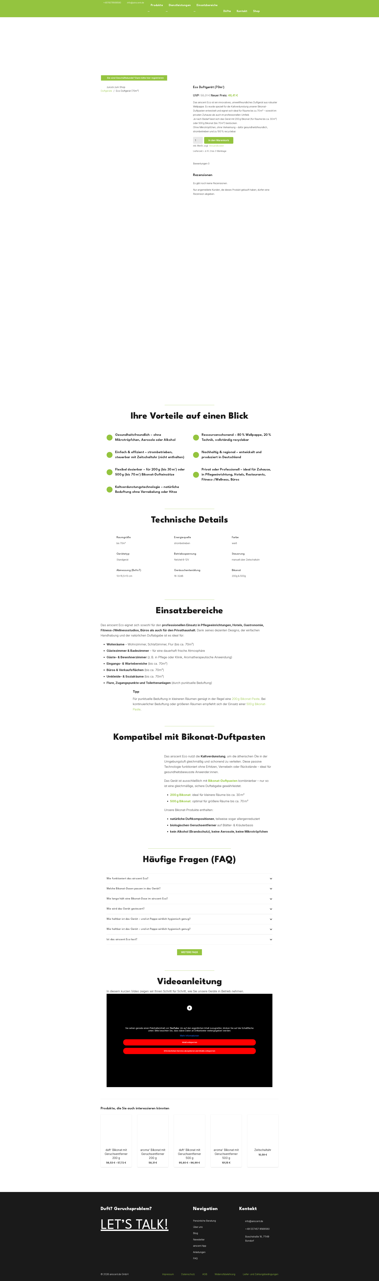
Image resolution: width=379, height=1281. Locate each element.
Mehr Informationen (263, 1164)
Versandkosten (216, 145)
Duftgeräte (106, 90)
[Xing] (270, 2)
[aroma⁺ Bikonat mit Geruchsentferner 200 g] (152, 1130)
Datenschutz (188, 1274)
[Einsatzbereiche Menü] (194, 11)
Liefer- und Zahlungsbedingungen (260, 1274)
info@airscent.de (254, 1221)
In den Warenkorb (218, 140)
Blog (195, 1233)
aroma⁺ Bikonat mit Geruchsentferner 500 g (226, 1154)
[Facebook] (265, 2)
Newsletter (199, 1239)
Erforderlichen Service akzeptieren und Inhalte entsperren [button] (189, 1051)
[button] (276, 2)
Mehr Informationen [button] (189, 1035)
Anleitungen (199, 1252)
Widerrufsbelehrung (225, 1274)
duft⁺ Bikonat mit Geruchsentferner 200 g (116, 1154)
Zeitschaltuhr (262, 1150)
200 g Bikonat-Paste (246, 699)
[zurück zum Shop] (104, 87)
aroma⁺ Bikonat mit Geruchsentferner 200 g (152, 1154)
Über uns (198, 1226)
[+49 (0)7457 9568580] (242, 1228)
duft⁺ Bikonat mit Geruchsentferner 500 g (189, 1154)
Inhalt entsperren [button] (189, 1042)
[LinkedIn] (122, 1239)
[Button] (273, 11)
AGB (204, 1274)
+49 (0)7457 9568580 (257, 1228)
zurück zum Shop (116, 87)
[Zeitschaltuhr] (262, 1130)
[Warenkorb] (266, 11)
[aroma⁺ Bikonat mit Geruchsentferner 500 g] (226, 1130)
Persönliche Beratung (204, 1220)
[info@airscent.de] (242, 1221)
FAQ (195, 1258)
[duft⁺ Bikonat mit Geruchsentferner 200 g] (116, 1130)
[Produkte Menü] (149, 11)
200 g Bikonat (180, 795)
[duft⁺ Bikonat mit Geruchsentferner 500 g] (189, 1130)
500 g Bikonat (180, 801)
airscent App (199, 1245)
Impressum (168, 1274)
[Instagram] (105, 1239)
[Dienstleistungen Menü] (167, 11)
